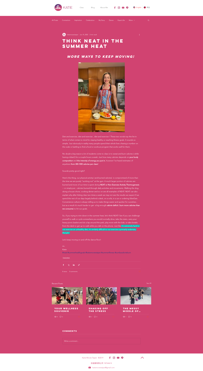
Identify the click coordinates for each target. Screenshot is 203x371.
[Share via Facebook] (63, 265)
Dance (111, 20)
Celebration (90, 20)
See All (149, 283)
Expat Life (121, 20)
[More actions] (139, 34)
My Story (102, 20)
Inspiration (78, 20)
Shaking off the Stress (98, 309)
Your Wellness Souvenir (66, 309)
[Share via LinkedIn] (74, 265)
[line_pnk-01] (127, 7)
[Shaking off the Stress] (101, 296)
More (131, 20)
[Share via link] (79, 265)
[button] (81, 7)
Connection (66, 20)
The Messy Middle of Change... (131, 309)
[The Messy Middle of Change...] (135, 295)
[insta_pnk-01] (118, 7)
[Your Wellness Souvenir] (67, 295)
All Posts (55, 20)
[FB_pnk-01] (114, 7)
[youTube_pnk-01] (123, 7)
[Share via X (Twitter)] (69, 265)
